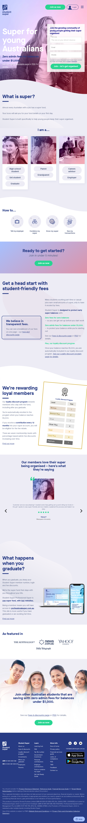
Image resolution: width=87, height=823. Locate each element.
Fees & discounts (24, 749)
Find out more (8, 443)
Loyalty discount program (23, 753)
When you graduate (21, 761)
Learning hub (38, 746)
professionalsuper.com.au (22, 608)
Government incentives (38, 756)
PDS (33, 64)
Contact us (54, 770)
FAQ (35, 749)
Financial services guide (56, 753)
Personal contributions (38, 761)
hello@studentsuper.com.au (75, 749)
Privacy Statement (72, 61)
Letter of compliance (54, 758)
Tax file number (39, 752)
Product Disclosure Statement (29, 789)
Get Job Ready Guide (39, 775)
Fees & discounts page (19, 64)
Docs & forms (54, 746)
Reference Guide (45, 789)
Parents (21, 768)
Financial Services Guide (60, 789)
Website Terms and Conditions (39, 811)
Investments (22, 757)
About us (21, 746)
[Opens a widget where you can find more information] (79, 819)
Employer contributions (38, 766)
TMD (51, 765)
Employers (21, 765)
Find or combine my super (39, 771)
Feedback (53, 768)
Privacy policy (55, 749)
